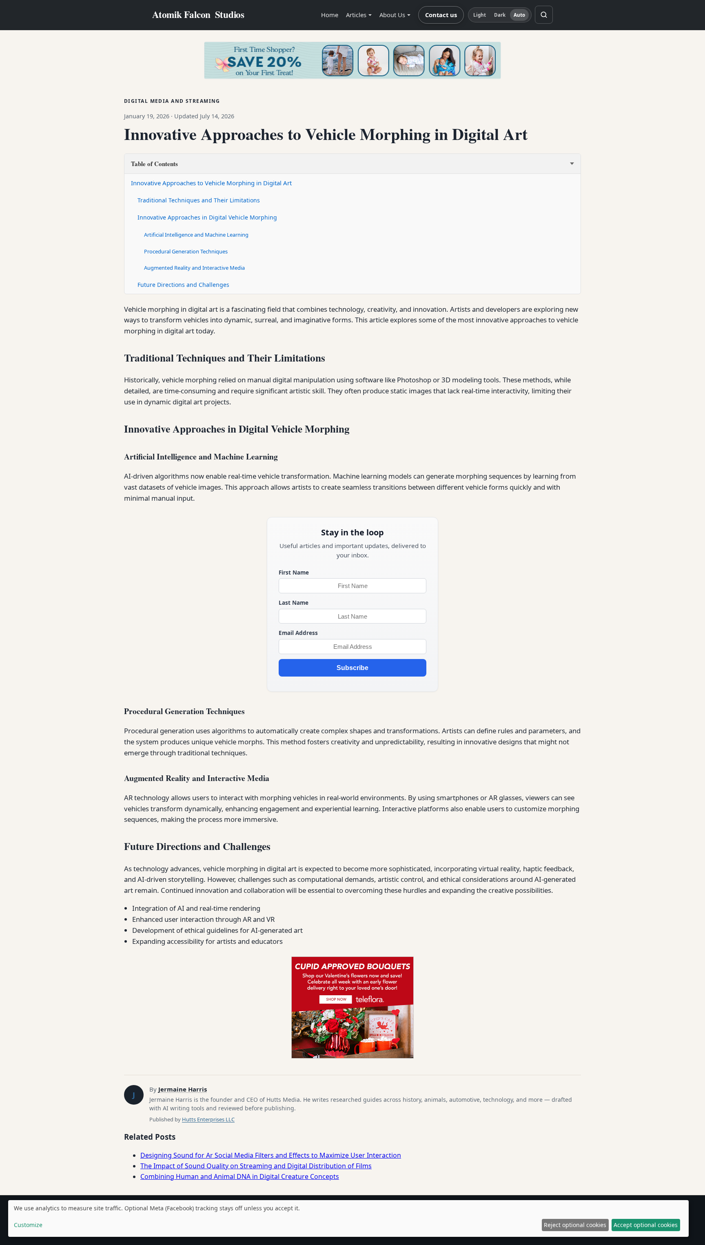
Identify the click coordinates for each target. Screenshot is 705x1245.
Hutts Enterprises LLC (208, 1119)
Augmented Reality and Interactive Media (194, 267)
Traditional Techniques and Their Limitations (198, 200)
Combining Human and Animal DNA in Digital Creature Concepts (239, 1176)
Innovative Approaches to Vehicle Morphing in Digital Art (211, 183)
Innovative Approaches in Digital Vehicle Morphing (207, 217)
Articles (356, 15)
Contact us (441, 15)
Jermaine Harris (182, 1089)
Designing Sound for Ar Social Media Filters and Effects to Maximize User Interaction (270, 1155)
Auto (519, 15)
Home (329, 15)
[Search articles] (544, 15)
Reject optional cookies (575, 1225)
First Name (294, 572)
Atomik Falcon (198, 14)
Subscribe (352, 667)
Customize (28, 1225)
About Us (392, 15)
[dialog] (348, 1218)
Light (479, 15)
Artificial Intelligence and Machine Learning (196, 234)
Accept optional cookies (646, 1225)
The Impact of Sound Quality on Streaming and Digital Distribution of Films (256, 1165)
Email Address (298, 633)
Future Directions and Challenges (183, 285)
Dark (499, 15)
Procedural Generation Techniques (186, 251)
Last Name (293, 602)
